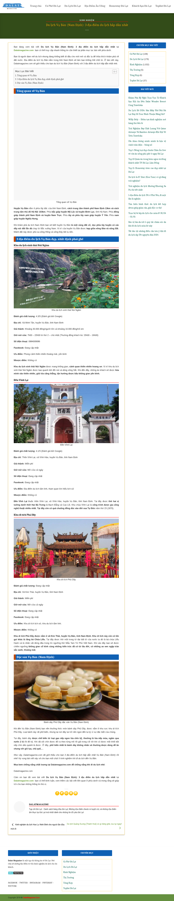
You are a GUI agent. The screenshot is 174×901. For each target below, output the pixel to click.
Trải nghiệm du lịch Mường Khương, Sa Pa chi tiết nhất (147, 188)
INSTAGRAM (35, 883)
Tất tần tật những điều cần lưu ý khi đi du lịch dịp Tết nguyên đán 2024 (147, 233)
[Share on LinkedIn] (75, 793)
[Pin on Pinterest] (71, 793)
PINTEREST (47, 883)
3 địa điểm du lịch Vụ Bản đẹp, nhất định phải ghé (40, 79)
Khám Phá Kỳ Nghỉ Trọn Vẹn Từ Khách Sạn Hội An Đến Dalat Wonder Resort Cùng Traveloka (147, 101)
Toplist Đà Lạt (163, 5)
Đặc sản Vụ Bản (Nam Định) (30, 83)
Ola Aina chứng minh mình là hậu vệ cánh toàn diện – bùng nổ (147, 143)
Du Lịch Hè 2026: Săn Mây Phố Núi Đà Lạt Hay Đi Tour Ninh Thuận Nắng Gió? (147, 112)
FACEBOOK (12, 883)
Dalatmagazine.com (24, 50)
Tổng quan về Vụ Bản (27, 75)
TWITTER (23, 883)
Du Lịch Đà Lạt (72, 5)
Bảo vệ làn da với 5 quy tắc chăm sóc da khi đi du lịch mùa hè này (147, 224)
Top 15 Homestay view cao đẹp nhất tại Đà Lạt (147, 170)
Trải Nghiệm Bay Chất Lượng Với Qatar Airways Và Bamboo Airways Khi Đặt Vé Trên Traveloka (147, 132)
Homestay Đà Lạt (118, 5)
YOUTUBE (12, 886)
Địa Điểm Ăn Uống (95, 5)
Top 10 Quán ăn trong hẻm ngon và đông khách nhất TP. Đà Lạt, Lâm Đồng (147, 161)
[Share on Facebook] (57, 793)
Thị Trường (135, 70)
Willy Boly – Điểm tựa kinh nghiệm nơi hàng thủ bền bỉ (147, 121)
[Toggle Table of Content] (113, 71)
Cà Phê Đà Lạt (53, 5)
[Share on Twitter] (62, 793)
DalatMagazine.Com (31, 898)
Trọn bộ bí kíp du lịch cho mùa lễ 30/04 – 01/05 (147, 215)
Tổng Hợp (134, 75)
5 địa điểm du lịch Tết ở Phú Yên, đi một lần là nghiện (147, 197)
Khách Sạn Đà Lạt (142, 5)
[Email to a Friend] (66, 793)
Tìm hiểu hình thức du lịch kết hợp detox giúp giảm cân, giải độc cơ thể (147, 206)
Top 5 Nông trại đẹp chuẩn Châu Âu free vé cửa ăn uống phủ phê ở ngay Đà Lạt (147, 152)
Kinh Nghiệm (87, 20)
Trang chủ (35, 5)
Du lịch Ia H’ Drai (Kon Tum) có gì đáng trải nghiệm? (147, 179)
